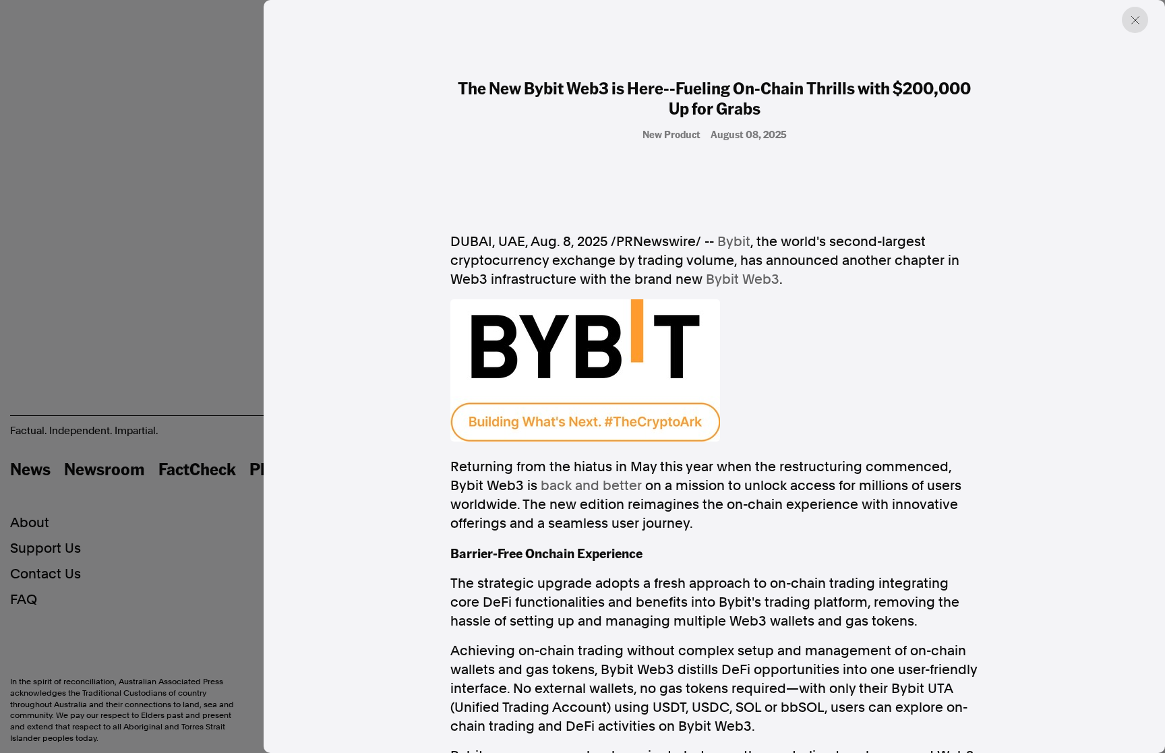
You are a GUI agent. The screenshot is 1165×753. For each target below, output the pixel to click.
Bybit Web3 (742, 279)
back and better (591, 485)
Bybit (733, 241)
